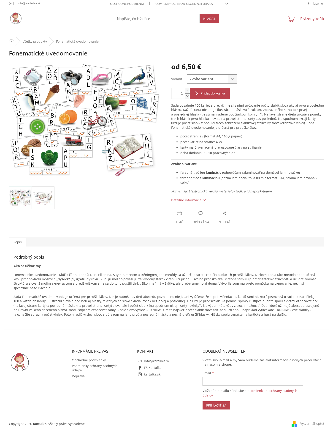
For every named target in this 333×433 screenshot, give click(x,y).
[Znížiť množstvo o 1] (187, 96)
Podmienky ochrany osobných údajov (184, 4)
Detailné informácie (186, 200)
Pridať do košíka (213, 93)
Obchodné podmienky (127, 4)
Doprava (78, 376)
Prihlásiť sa (216, 405)
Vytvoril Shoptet (312, 423)
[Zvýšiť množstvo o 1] (187, 90)
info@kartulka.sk (156, 361)
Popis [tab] (18, 242)
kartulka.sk (152, 374)
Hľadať (209, 18)
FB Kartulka (152, 367)
